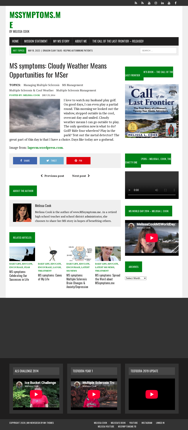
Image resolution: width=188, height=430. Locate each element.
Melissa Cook (31, 95)
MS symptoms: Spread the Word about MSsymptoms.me (107, 279)
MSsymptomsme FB (127, 426)
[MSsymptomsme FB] (176, 2)
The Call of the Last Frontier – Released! (118, 41)
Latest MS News (104, 267)
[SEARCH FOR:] (158, 50)
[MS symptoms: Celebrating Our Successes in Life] (22, 258)
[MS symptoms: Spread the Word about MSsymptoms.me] (108, 258)
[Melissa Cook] (136, 2)
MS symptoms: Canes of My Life (50, 277)
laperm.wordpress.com (45, 147)
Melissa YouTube (106, 426)
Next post (79, 176)
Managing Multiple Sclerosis (41, 85)
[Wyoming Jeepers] (149, 2)
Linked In (160, 422)
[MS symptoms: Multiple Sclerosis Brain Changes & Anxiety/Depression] (79, 258)
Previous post (54, 176)
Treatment (45, 270)
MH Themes (48, 422)
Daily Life (15, 263)
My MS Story (61, 41)
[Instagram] (156, 2)
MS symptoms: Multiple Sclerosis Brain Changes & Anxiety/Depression (77, 281)
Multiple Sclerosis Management (76, 90)
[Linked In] (162, 2)
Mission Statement (36, 41)
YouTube (133, 422)
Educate (27, 263)
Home (15, 41)
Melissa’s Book (118, 422)
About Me (81, 41)
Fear (27, 267)
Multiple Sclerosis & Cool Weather (31, 90)
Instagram (147, 422)
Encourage (16, 267)
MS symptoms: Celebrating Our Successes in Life (19, 276)
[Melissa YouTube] (169, 2)
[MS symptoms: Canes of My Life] (51, 258)
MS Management (72, 85)
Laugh (57, 267)
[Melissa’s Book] (143, 2)
